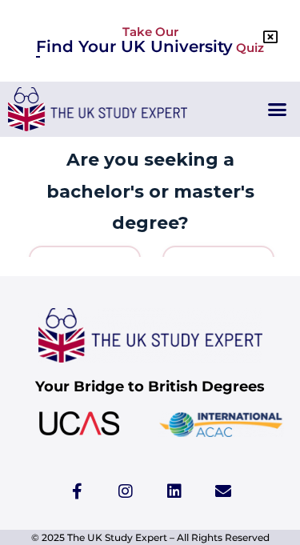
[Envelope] (223, 491)
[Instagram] (125, 491)
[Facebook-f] (76, 491)
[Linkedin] (174, 491)
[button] (277, 109)
